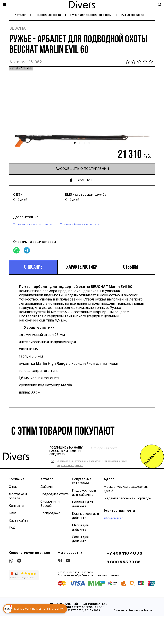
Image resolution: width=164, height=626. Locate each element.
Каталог (20, 14)
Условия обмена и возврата (79, 224)
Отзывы (130, 267)
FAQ (12, 528)
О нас (13, 487)
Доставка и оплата (18, 496)
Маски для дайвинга (80, 527)
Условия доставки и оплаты (32, 224)
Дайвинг (46, 487)
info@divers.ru (114, 518)
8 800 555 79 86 (123, 562)
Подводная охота (48, 14)
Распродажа (50, 513)
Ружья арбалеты (132, 14)
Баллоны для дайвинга (82, 504)
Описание (33, 267)
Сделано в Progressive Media (133, 610)
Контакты (16, 506)
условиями (82, 460)
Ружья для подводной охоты (90, 14)
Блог (12, 513)
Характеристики (82, 267)
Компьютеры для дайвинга (85, 516)
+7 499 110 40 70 (124, 553)
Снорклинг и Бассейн (50, 503)
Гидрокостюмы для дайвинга (84, 492)
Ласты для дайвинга (80, 539)
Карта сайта (18, 520)
